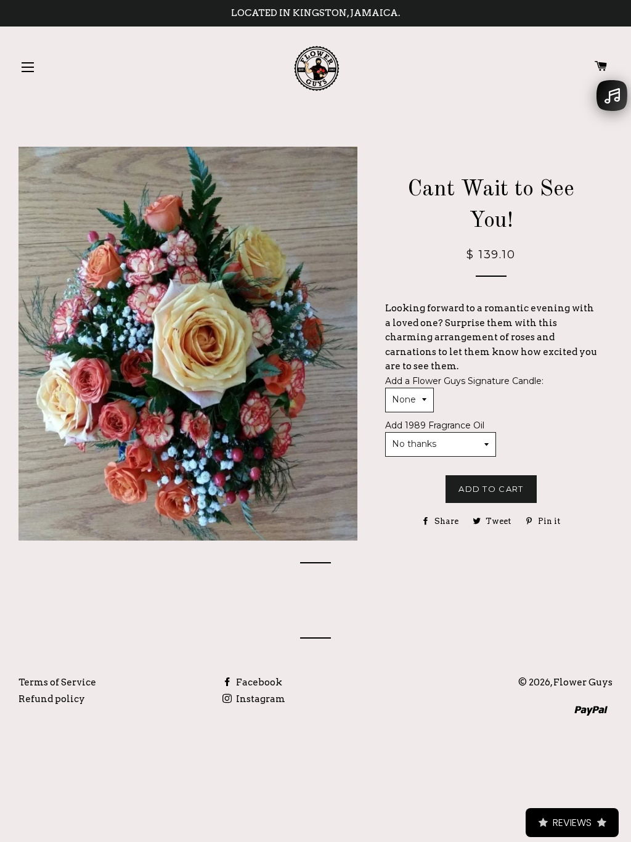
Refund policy (51, 699)
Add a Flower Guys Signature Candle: (464, 380)
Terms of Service (57, 682)
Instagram (259, 699)
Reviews (572, 822)
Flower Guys (583, 682)
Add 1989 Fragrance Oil (434, 425)
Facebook (258, 682)
